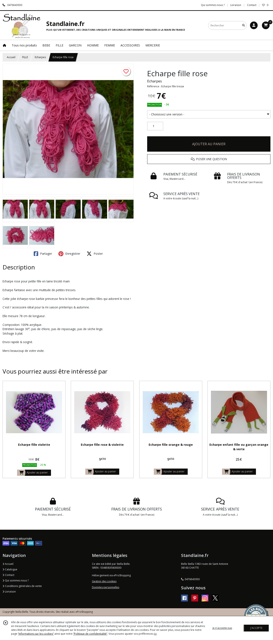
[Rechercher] (243, 25)
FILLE (25, 57)
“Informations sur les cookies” (36, 634)
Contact (251, 5)
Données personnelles (105, 587)
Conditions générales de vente (23, 586)
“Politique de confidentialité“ (90, 634)
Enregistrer (72, 254)
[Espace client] (253, 25)
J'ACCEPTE (256, 628)
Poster (98, 254)
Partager (45, 254)
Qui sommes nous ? (16, 580)
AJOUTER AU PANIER (208, 144)
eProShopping (84, 612)
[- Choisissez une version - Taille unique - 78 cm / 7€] (208, 114)
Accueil (11, 57)
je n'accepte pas (222, 628)
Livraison (10, 591)
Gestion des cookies (104, 581)
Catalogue (10, 569)
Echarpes (40, 57)
